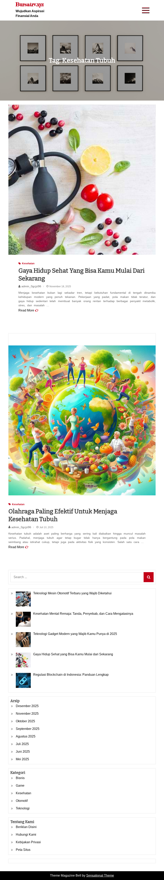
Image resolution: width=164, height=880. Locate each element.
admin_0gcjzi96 (31, 286)
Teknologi (23, 808)
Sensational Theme (100, 875)
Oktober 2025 (25, 721)
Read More (26, 310)
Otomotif (22, 800)
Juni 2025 (23, 751)
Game (20, 785)
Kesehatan (28, 263)
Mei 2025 (22, 759)
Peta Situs (23, 849)
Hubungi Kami (26, 834)
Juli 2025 (22, 744)
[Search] (149, 577)
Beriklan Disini (26, 827)
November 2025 (27, 713)
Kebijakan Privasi (28, 842)
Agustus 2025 (25, 736)
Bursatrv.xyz (30, 4)
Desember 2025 (27, 706)
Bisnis (20, 778)
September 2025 (27, 728)
